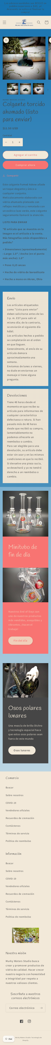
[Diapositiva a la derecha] (48, 90)
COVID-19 (11, 802)
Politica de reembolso (18, 841)
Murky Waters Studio (23, 1037)
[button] (4, 22)
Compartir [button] (13, 175)
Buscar (9, 787)
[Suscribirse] (41, 1008)
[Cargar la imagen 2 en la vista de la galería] (25, 88)
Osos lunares (22, 750)
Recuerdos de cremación (20, 818)
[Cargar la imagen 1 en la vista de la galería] (12, 88)
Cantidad (7, 135)
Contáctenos (13, 825)
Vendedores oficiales (18, 810)
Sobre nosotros (14, 795)
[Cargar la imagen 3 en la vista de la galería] (38, 88)
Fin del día (20, 640)
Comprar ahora (25, 165)
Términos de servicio (17, 833)
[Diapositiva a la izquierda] (3, 90)
